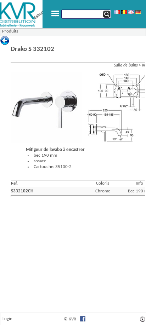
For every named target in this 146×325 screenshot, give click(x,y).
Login (7, 319)
